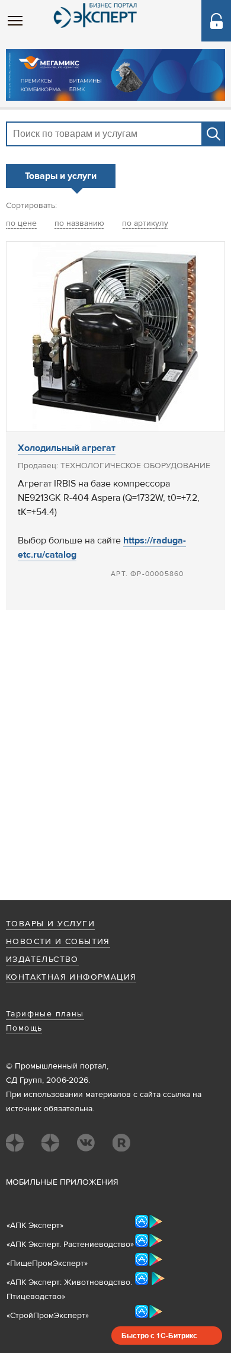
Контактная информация (71, 977)
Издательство (42, 959)
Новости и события (58, 941)
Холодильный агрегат (67, 448)
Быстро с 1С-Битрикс (159, 1335)
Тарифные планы (45, 1014)
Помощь (24, 1028)
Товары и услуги (50, 924)
